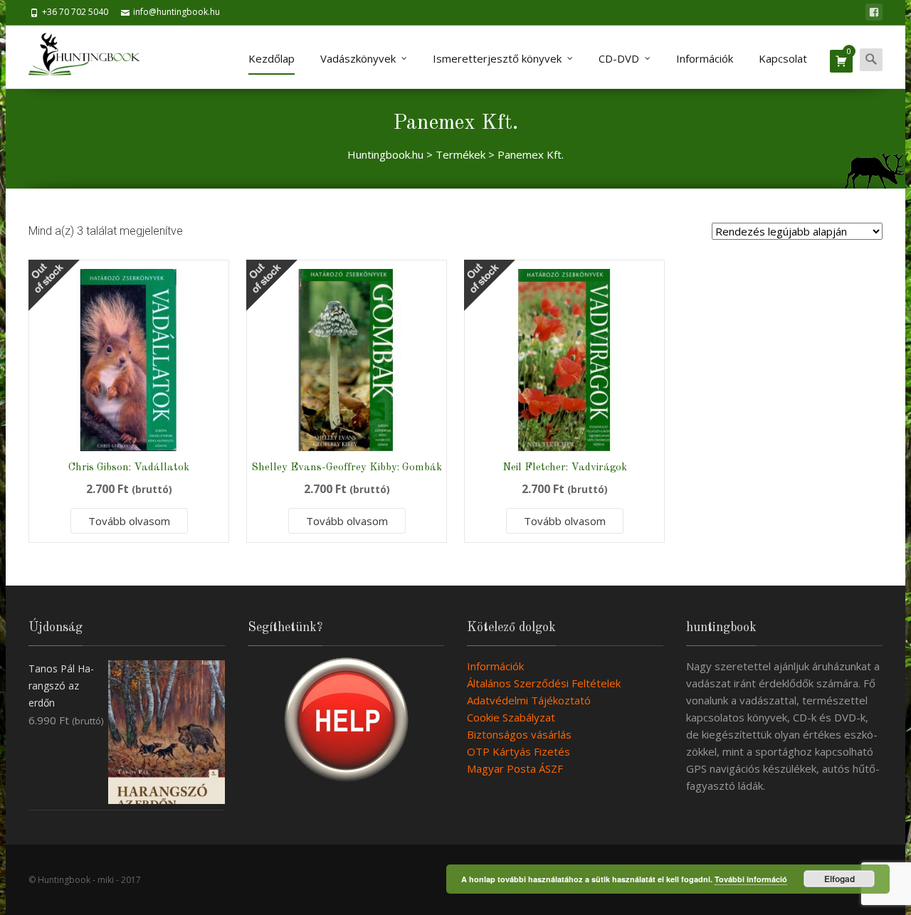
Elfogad (839, 878)
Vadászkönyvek (358, 58)
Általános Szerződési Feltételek (544, 683)
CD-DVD (619, 58)
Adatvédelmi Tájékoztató (529, 700)
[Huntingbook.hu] (91, 57)
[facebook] (874, 12)
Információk (704, 58)
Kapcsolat (783, 58)
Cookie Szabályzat (511, 717)
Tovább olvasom (129, 521)
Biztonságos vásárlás (519, 734)
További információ (751, 879)
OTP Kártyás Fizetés (518, 751)
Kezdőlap (271, 58)
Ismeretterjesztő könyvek (497, 58)
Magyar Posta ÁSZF (515, 768)
